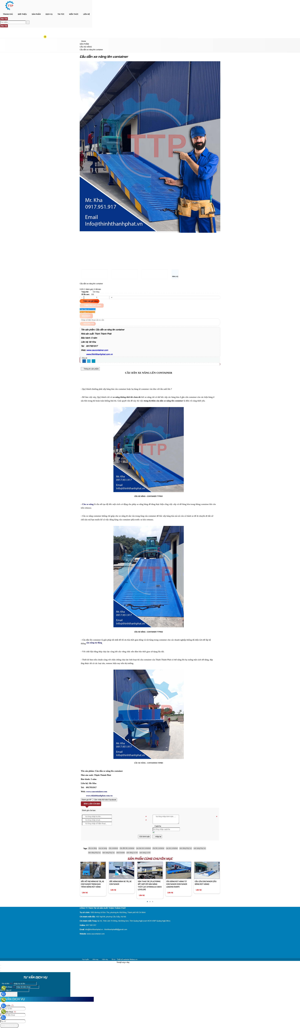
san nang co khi (145, 852)
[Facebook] (84, 361)
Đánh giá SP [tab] (86, 800)
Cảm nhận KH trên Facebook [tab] (105, 800)
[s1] (9, 10)
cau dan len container (143, 848)
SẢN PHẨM (36, 14)
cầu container (113, 848)
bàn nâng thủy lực (94, 852)
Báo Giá (4, 19)
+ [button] (111, 297)
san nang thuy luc (200, 848)
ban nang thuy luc (109, 852)
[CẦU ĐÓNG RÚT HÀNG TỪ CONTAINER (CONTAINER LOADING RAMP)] (150, 870)
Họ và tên (6, 983)
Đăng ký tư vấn (9, 994)
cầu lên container (158, 848)
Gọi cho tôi (88, 324)
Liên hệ (86, 14)
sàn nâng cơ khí (132, 852)
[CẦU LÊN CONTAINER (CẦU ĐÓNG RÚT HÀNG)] (178, 870)
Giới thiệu (22, 14)
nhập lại (158, 836)
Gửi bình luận (144, 836)
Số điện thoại (8, 987)
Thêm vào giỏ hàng (90, 301)
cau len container (172, 848)
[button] (47, 18)
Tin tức (61, 14)
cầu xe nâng (92, 848)
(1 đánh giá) (88, 289)
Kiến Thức (73, 14)
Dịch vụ (49, 14)
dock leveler (120, 852)
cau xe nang (103, 848)
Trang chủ (8, 14)
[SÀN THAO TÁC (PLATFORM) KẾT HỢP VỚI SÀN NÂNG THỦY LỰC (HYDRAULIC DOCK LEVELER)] (121, 870)
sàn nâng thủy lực (186, 848)
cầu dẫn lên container (127, 848)
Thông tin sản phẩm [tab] (91, 369)
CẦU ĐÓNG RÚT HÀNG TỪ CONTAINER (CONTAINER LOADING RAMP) (148, 884)
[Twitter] (88, 361)
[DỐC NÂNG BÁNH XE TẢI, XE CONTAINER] (93, 870)
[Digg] (93, 361)
